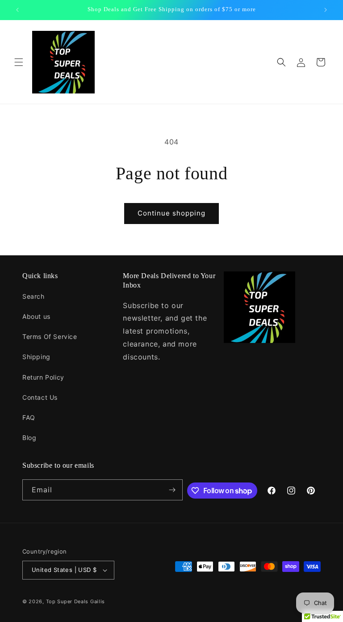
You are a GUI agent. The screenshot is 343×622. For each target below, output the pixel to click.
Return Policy (43, 377)
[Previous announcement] (17, 10)
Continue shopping (171, 213)
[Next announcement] (325, 10)
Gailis (97, 601)
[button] (19, 62)
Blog (29, 437)
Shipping (36, 356)
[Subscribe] (172, 489)
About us (36, 316)
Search (33, 296)
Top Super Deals (67, 601)
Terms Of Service (49, 336)
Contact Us (40, 397)
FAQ (28, 417)
